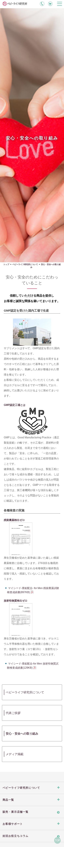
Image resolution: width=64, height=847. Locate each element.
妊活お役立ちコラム (16, 835)
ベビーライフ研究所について (25, 264)
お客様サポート (13, 823)
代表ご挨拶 (13, 713)
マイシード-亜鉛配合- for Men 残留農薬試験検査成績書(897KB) (33, 590)
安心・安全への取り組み (22, 733)
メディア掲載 (14, 754)
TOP (57, 840)
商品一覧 (8, 799)
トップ (6, 264)
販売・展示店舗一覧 (16, 811)
